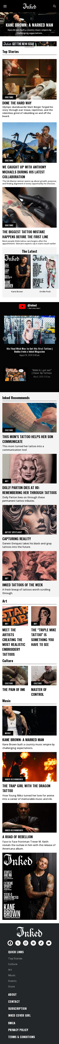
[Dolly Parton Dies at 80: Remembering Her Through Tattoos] (29, 468)
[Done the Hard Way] (29, 79)
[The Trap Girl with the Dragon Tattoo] (29, 767)
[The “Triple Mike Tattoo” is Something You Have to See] (44, 616)
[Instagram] (25, 943)
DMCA (11, 1023)
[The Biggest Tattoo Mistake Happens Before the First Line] (29, 207)
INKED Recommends (14, 779)
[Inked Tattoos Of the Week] (29, 566)
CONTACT (14, 1001)
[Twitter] (18, 943)
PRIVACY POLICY (18, 1030)
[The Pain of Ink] (15, 675)
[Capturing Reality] (29, 520)
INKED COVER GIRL (19, 1015)
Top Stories (15, 958)
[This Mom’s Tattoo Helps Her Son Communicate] (29, 417)
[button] (5, 339)
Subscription (17, 1008)
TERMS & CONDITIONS (21, 1037)
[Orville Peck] (45, 274)
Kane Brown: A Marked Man (29, 25)
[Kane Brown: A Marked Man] (29, 721)
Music (8, 733)
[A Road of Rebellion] (29, 818)
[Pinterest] (33, 943)
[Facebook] (10, 943)
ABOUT (12, 994)
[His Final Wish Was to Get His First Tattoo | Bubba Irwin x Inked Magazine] (29, 330)
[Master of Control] (44, 675)
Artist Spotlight (13, 532)
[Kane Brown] (17, 274)
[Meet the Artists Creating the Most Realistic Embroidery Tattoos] (15, 616)
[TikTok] (41, 943)
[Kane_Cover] (29, 43)
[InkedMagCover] (29, 885)
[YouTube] (48, 943)
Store (11, 986)
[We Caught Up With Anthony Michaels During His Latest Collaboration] (29, 142)
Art (6, 481)
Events (12, 981)
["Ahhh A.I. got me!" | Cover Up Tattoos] (15, 374)
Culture (9, 160)
